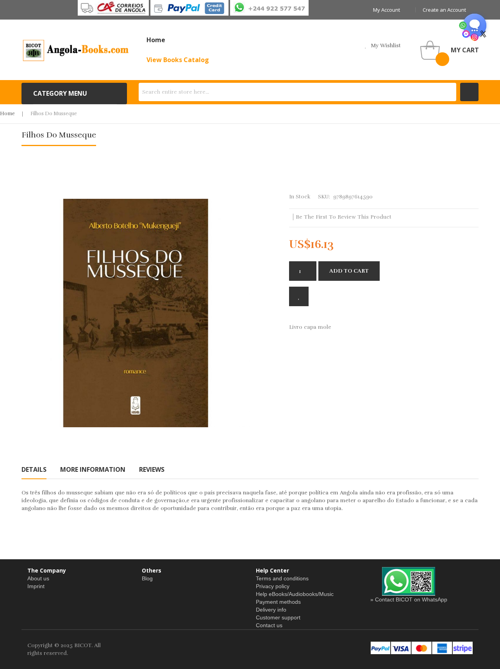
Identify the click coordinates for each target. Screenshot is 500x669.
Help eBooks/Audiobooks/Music (295, 594)
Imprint (36, 586)
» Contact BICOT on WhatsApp (408, 599)
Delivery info (271, 610)
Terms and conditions (282, 578)
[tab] (33, 469)
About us (38, 578)
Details (33, 469)
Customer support (278, 617)
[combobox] (297, 92)
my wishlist (386, 45)
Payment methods (278, 602)
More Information (92, 469)
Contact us (269, 625)
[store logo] (76, 50)
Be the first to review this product (343, 217)
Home (7, 114)
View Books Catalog (177, 59)
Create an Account (444, 9)
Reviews (151, 469)
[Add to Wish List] (299, 296)
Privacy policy (272, 586)
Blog (147, 578)
